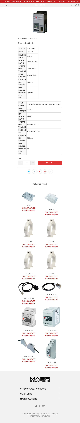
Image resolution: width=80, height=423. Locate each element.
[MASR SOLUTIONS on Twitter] (36, 406)
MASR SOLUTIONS (33, 414)
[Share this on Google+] (45, 171)
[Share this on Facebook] (34, 171)
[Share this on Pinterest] (40, 171)
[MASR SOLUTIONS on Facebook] (39, 406)
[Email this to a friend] (50, 171)
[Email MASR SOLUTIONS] (43, 406)
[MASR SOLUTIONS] (40, 5)
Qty (19, 158)
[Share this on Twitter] (29, 171)
